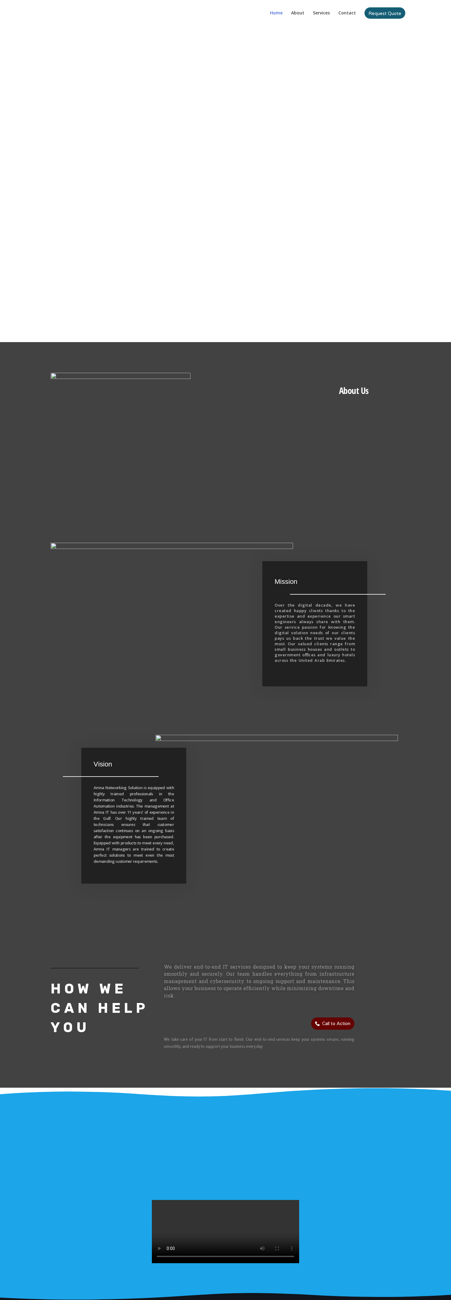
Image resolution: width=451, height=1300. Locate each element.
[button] (384, 13)
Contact (347, 13)
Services (321, 13)
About (297, 13)
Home (276, 13)
